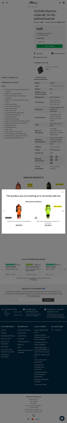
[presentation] (62, 211)
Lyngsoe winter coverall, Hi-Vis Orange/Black (19, 221)
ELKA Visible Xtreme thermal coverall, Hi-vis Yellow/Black (48, 222)
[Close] (62, 192)
